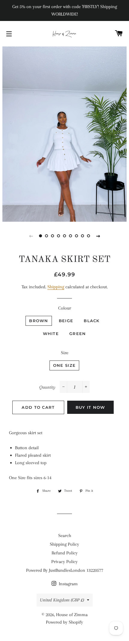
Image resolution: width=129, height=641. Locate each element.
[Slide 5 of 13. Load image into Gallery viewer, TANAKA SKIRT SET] (65, 236)
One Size (64, 365)
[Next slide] (98, 235)
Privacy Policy (64, 561)
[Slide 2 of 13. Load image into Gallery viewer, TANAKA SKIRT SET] (47, 236)
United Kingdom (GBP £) (62, 600)
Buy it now (90, 407)
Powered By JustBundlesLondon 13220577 (64, 570)
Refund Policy (65, 553)
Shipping (55, 286)
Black (92, 320)
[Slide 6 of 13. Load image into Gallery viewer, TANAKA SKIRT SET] (71, 236)
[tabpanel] (64, 133)
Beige (66, 320)
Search (64, 535)
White (51, 333)
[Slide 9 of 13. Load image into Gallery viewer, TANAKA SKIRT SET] (89, 236)
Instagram (68, 583)
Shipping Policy (64, 544)
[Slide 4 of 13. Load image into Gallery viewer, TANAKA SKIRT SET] (59, 236)
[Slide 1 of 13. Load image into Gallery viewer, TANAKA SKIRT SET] (41, 236)
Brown (38, 320)
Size (64, 352)
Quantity (47, 387)
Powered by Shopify (64, 622)
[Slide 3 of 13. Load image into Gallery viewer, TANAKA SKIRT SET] (53, 236)
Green (77, 333)
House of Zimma (72, 614)
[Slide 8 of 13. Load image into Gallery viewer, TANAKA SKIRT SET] (83, 236)
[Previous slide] (31, 235)
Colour (64, 308)
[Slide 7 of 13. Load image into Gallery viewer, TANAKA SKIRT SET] (77, 236)
